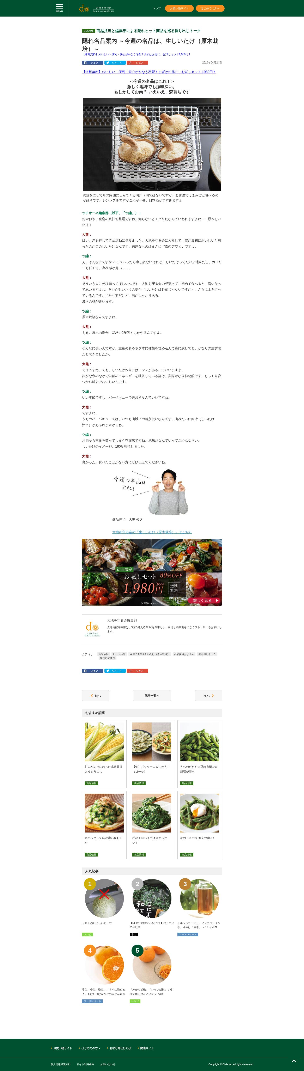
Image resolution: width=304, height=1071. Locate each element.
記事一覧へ (152, 695)
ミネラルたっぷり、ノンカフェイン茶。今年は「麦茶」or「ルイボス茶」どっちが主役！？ (198, 927)
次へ (206, 695)
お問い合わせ (107, 1064)
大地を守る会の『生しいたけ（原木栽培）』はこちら (152, 532)
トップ (157, 8)
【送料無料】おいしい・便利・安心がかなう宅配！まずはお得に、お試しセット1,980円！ (136, 54)
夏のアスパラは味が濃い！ (197, 838)
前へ (98, 695)
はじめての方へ (210, 8)
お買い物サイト (179, 8)
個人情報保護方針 (61, 1064)
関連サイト (147, 1048)
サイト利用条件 (85, 1064)
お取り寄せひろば (120, 1048)
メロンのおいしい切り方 (97, 923)
